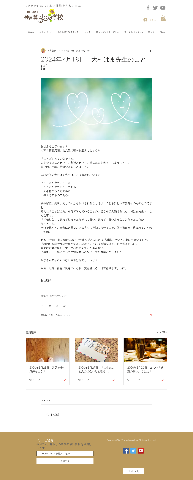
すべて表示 (162, 332)
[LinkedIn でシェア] (56, 306)
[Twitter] (155, 8)
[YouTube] (141, 451)
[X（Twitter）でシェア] (49, 306)
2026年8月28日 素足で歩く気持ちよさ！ (47, 369)
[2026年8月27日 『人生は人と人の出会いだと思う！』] (96, 350)
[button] (163, 18)
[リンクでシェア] (64, 306)
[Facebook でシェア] (42, 306)
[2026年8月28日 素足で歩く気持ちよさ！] (47, 350)
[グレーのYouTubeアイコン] (163, 8)
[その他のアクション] (150, 50)
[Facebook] (148, 8)
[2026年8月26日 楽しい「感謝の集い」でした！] (145, 350)
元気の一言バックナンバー (54, 295)
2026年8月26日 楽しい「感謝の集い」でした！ (145, 369)
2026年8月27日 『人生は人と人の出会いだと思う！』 (96, 369)
